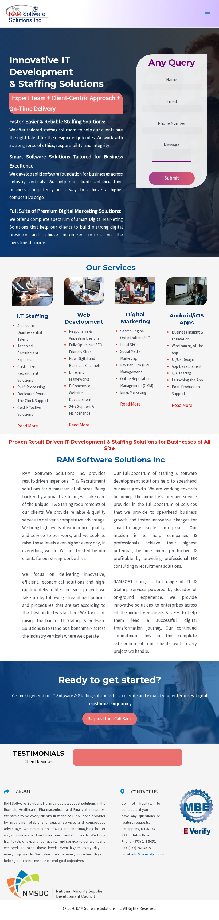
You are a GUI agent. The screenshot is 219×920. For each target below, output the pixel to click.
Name (171, 79)
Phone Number (172, 123)
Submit (171, 178)
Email (171, 101)
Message (171, 144)
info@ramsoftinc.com (148, 854)
